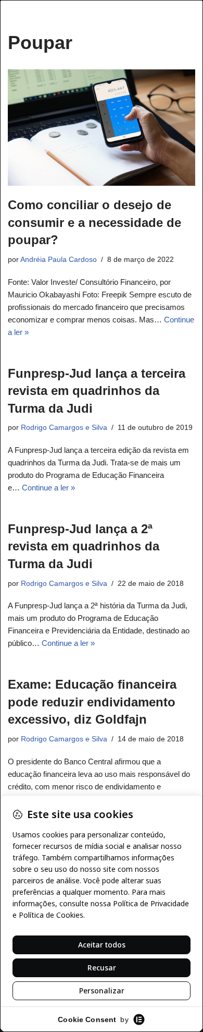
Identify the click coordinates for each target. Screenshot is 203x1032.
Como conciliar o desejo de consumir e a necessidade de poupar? (94, 222)
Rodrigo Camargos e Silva (64, 427)
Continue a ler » (48, 487)
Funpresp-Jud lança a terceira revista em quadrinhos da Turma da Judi (96, 390)
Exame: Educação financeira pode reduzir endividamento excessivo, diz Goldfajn (92, 701)
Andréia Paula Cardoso (58, 259)
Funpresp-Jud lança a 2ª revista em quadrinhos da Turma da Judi (83, 546)
